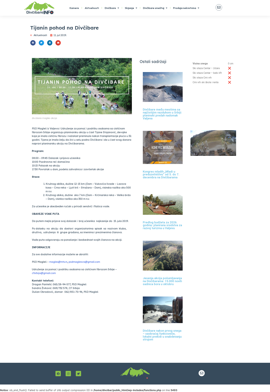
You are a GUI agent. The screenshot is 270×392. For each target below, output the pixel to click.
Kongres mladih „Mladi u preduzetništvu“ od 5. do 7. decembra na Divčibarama (161, 174)
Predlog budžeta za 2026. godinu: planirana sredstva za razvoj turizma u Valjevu (162, 225)
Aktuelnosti (92, 8)
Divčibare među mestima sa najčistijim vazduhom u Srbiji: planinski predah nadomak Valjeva (162, 114)
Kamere (74, 8)
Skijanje (129, 8)
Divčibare (110, 8)
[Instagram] (68, 373)
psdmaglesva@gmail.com (84, 261)
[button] (33, 42)
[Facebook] (58, 373)
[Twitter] (78, 373)
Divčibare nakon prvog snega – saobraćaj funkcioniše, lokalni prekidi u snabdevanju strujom (162, 335)
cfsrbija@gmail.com (44, 273)
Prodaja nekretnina (184, 8)
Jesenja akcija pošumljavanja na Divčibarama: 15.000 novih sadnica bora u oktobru (162, 281)
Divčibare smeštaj (153, 8)
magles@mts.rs (58, 261)
